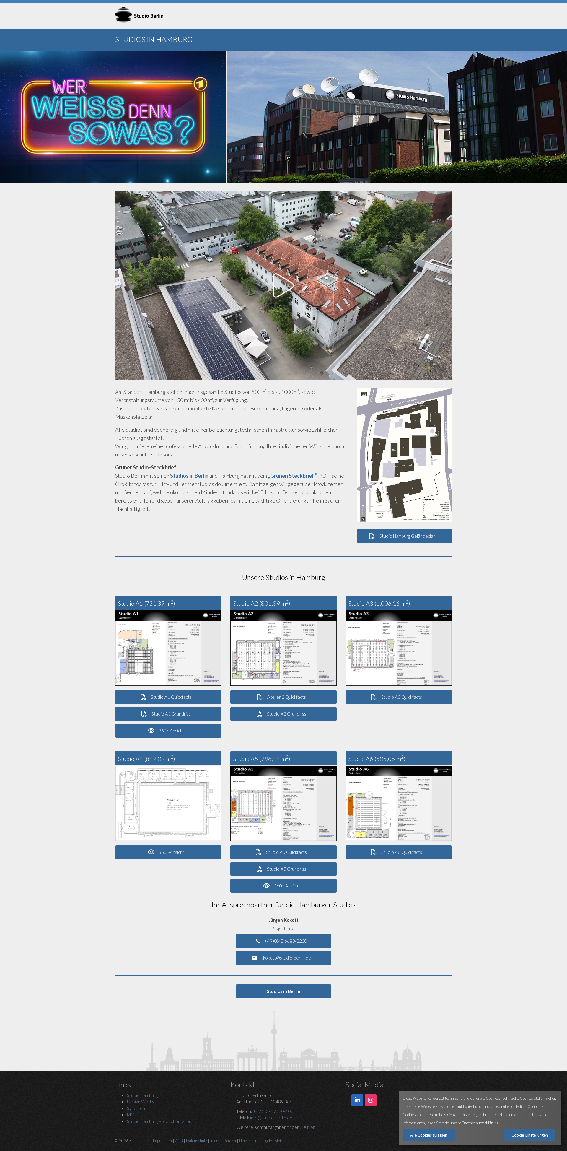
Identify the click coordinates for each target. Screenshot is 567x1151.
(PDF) (299, 475)
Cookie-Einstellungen (529, 1135)
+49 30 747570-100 (273, 1111)
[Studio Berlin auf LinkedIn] (357, 1100)
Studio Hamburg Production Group (160, 1121)
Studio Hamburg (142, 1095)
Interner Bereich (223, 1140)
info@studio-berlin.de (271, 1117)
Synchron (136, 1108)
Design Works (140, 1101)
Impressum (162, 1140)
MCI (131, 1114)
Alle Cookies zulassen (428, 1135)
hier (311, 1127)
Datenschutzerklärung (480, 1123)
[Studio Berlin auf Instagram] (371, 1100)
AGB (179, 1140)
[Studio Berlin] (168, 15)
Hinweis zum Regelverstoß (260, 1140)
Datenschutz (196, 1140)
